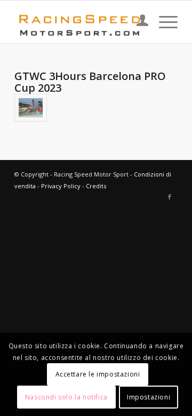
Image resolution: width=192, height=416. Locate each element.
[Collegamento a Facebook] (170, 197)
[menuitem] (137, 22)
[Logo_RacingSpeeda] (79, 22)
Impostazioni (148, 397)
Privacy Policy (61, 186)
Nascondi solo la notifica (66, 397)
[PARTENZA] (30, 108)
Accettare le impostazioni (97, 374)
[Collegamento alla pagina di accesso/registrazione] (137, 22)
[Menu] (163, 22)
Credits (96, 186)
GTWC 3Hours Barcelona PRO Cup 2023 (90, 82)
